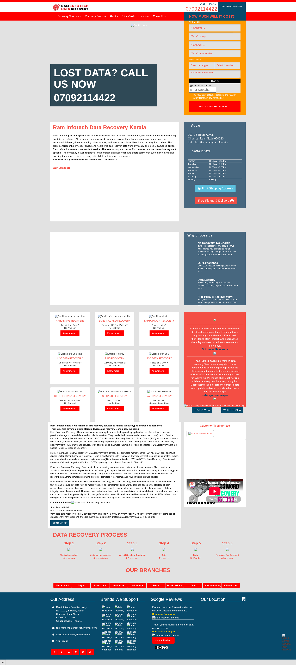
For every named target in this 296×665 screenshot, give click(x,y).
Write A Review (163, 640)
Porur (156, 585)
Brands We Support (119, 599)
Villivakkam (230, 585)
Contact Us (159, 16)
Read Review (202, 410)
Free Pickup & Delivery (214, 200)
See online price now (213, 106)
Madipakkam (174, 585)
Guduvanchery (212, 585)
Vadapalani (62, 585)
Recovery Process (95, 16)
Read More (59, 523)
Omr (193, 585)
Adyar (81, 585)
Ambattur (118, 585)
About (113, 16)
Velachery (137, 585)
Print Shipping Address (217, 188)
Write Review (232, 410)
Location (143, 16)
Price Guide (128, 16)
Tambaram (100, 585)
